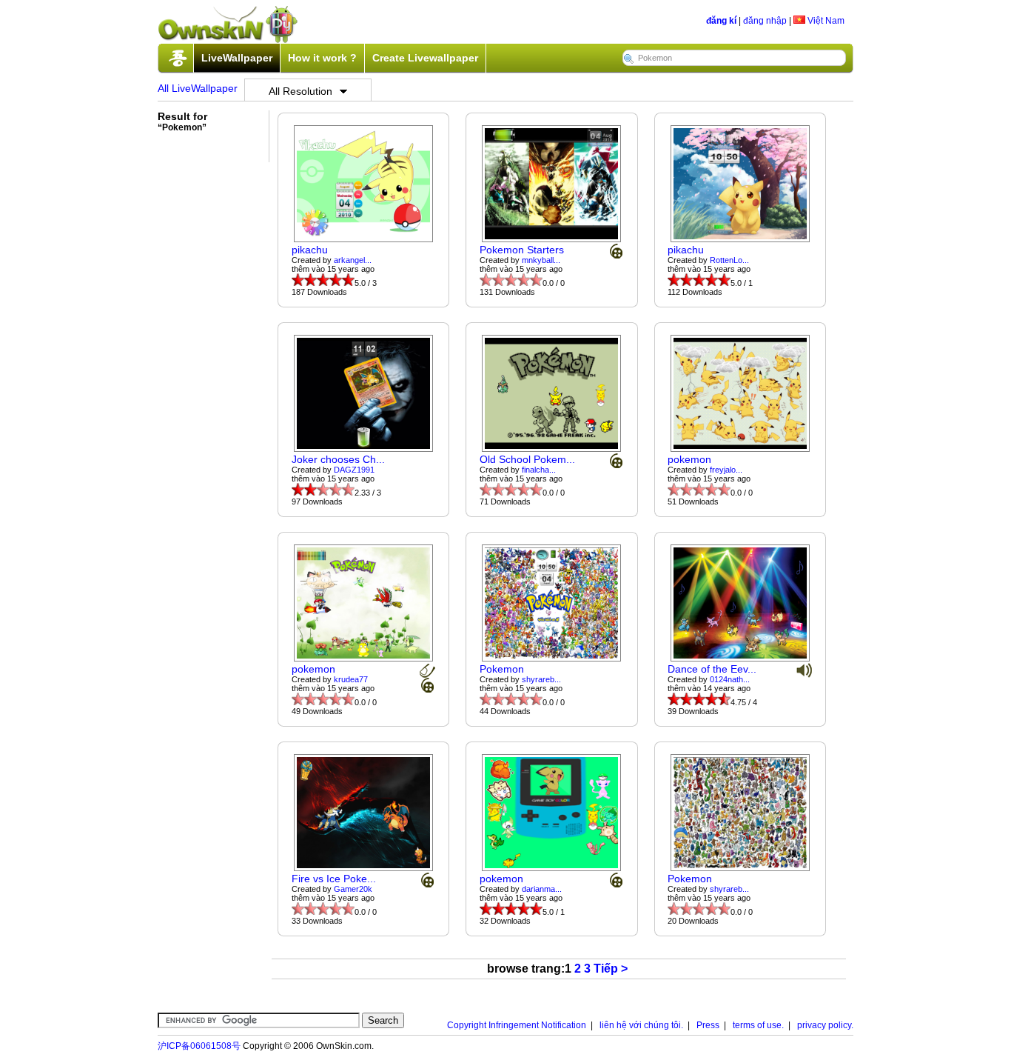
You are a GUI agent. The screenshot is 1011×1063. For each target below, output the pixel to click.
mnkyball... (541, 260)
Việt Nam (824, 21)
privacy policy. (825, 1025)
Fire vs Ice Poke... (334, 878)
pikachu (310, 250)
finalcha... (539, 469)
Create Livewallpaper (425, 58)
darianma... (542, 888)
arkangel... (353, 260)
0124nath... (730, 679)
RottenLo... (729, 260)
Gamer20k (353, 888)
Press (707, 1025)
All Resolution (300, 91)
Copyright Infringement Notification (516, 1025)
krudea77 (351, 679)
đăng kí (721, 21)
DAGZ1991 (354, 469)
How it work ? (322, 58)
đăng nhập (765, 21)
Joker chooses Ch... (338, 459)
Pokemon (502, 669)
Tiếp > (611, 968)
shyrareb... (541, 679)
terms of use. (758, 1025)
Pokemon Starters (522, 250)
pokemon (689, 459)
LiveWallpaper (236, 58)
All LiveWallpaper (198, 88)
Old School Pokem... (527, 459)
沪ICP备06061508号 (199, 1046)
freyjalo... (726, 469)
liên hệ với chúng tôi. (641, 1025)
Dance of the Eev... (712, 669)
